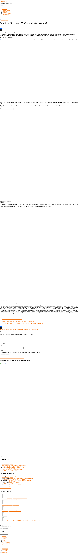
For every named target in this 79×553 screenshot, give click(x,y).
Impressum (4, 538)
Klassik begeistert (3, 1)
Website (1, 350)
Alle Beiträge (5, 7)
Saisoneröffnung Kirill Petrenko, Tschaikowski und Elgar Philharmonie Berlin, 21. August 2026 (13, 468)
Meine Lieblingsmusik (6, 13)
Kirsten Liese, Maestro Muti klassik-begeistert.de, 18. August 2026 (11, 483)
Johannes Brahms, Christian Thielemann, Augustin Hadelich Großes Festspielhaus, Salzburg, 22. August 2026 (14, 466)
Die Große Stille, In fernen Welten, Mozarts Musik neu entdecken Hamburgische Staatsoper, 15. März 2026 (17, 504)
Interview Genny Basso (12, 515)
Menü (1, 5)
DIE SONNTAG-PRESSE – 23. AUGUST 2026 (12, 461)
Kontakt (4, 536)
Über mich (4, 17)
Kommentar (2, 343)
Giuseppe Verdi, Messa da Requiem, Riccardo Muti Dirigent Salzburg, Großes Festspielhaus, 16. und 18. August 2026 (17, 479)
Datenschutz (4, 537)
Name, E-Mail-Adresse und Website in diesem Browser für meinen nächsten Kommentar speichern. (20, 352)
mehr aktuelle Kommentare (5, 488)
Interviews (4, 9)
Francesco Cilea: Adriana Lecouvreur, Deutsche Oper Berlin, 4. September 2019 (18, 321)
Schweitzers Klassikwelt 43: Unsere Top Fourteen (12, 319)
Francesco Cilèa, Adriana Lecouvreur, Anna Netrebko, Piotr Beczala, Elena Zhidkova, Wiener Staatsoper (22, 323)
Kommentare (5, 15)
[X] (39, 30)
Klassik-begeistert (3, 329)
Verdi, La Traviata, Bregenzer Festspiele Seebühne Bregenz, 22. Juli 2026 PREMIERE (12, 510)
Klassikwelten (5, 12)
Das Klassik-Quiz (5, 14)
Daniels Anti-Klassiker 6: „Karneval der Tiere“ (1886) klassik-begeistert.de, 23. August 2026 (13, 470)
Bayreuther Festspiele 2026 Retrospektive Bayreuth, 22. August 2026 (10, 463)
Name (1, 345)
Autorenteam (5, 16)
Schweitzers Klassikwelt (33, 329)
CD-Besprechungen (6, 10)
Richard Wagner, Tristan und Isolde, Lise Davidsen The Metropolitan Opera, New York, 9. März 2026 (14, 498)
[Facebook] (39, 28)
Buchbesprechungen (6, 11)
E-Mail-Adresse (3, 347)
